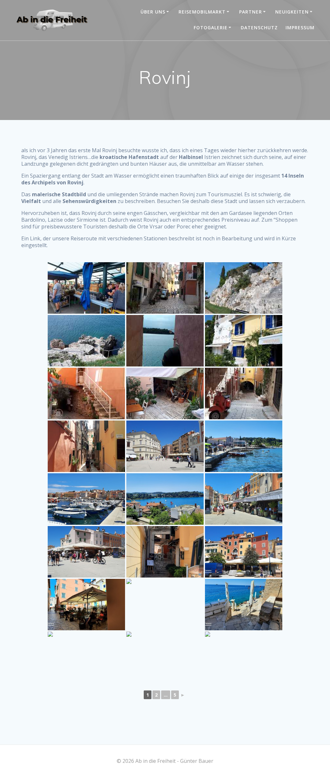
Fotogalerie (211, 27)
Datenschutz (259, 27)
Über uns (153, 12)
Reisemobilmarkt (202, 12)
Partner (250, 12)
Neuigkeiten (292, 12)
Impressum (300, 27)
